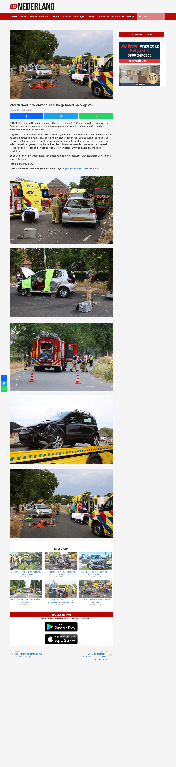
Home (14, 16)
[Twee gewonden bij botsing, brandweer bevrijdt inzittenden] (61, 589)
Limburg (91, 16)
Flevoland (44, 16)
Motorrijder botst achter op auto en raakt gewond (29, 654)
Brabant (23, 16)
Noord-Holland (118, 16)
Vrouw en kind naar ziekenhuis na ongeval (25, 601)
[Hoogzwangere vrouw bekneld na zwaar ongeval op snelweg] (61, 561)
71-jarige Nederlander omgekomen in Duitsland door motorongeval (94, 655)
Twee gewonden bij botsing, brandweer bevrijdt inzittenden (61, 601)
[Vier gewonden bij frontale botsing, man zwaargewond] (26, 561)
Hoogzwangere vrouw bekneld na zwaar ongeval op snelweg (60, 573)
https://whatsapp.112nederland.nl (80, 168)
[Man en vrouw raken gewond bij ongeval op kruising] (95, 561)
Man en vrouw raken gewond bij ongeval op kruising (95, 573)
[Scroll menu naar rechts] (133, 17)
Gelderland (67, 16)
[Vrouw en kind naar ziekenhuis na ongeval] (26, 589)
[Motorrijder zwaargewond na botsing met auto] (95, 589)
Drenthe (33, 16)
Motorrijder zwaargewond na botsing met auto (96, 601)
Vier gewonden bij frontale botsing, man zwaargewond (26, 573)
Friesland (55, 16)
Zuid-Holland (103, 16)
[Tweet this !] (61, 116)
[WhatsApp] (96, 116)
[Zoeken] (140, 16)
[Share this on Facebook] (26, 116)
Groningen (79, 16)
